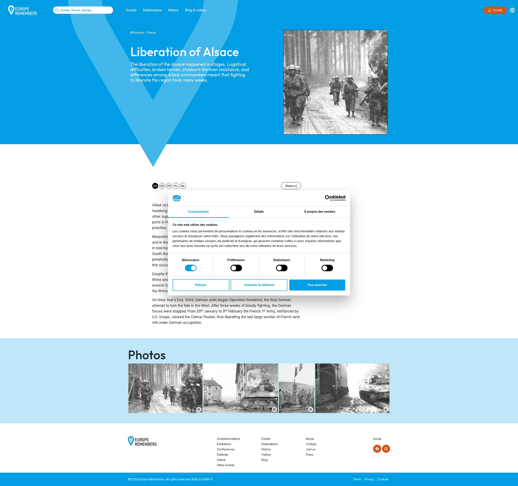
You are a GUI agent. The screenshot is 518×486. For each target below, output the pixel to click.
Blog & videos (195, 10)
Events (131, 10)
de (162, 186)
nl (182, 186)
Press (309, 454)
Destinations (152, 10)
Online (221, 459)
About (310, 438)
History (173, 10)
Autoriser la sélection (259, 285)
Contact (311, 444)
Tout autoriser (317, 285)
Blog (264, 459)
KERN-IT (207, 479)
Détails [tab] (259, 211)
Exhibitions (224, 444)
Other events (225, 465)
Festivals (222, 454)
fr (169, 186)
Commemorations (228, 438)
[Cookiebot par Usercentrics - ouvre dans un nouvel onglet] (328, 198)
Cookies (382, 479)
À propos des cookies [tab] (319, 211)
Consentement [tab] (198, 211)
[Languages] (512, 10)
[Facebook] (377, 449)
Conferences (226, 449)
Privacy (369, 479)
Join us (310, 449)
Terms (357, 479)
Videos (266, 454)
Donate (497, 10)
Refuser (200, 285)
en (155, 186)
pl (175, 186)
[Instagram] (386, 449)
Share (289, 186)
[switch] (236, 268)
